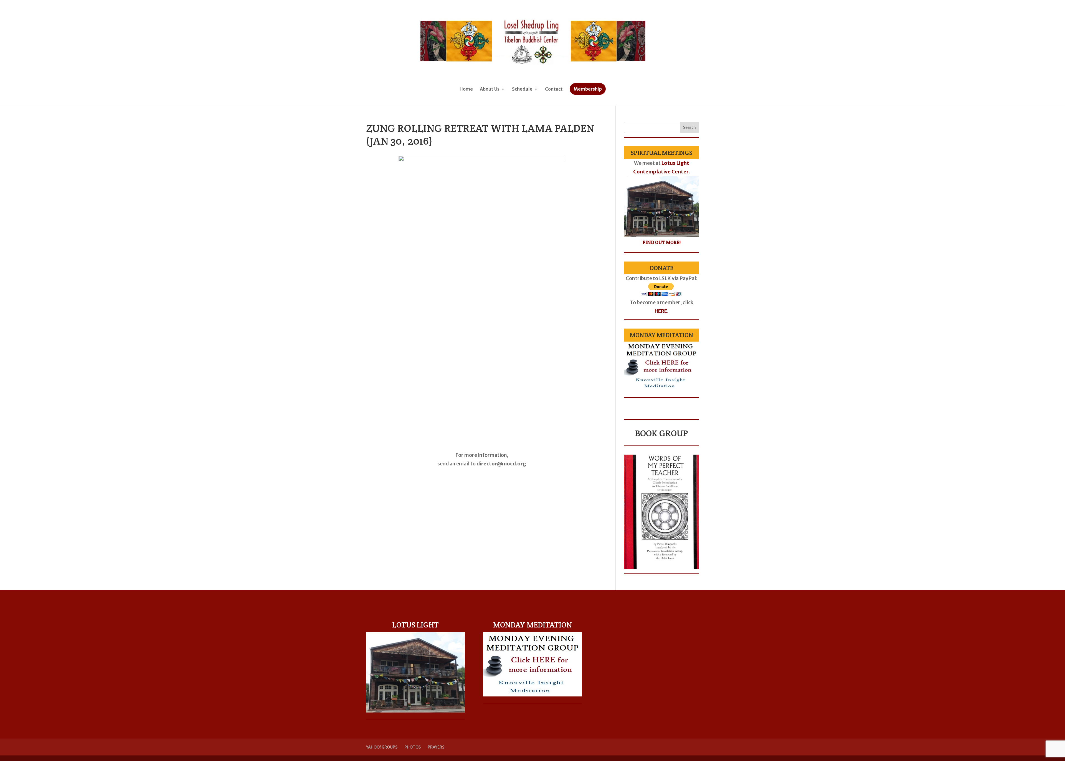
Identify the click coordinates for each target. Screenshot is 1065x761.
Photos (412, 747)
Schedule (522, 89)
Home (466, 89)
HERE (661, 311)
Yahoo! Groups (381, 747)
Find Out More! (662, 242)
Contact (554, 89)
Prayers (436, 747)
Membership (588, 89)
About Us (489, 89)
